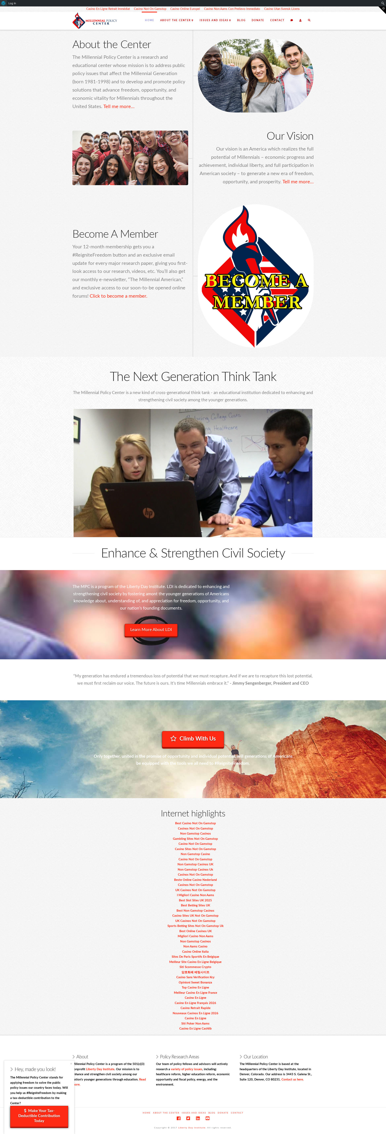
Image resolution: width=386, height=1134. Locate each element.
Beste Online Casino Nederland (195, 879)
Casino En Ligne (195, 997)
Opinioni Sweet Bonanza (195, 982)
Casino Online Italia (195, 951)
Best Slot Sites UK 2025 (195, 900)
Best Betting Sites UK (195, 905)
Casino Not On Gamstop (150, 8)
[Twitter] (188, 1118)
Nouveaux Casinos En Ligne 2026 (195, 1013)
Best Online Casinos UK (195, 931)
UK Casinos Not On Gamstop (195, 890)
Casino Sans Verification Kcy (195, 977)
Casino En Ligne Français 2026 (195, 1003)
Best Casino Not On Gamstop (195, 823)
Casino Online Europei (185, 8)
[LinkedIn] (198, 1118)
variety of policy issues (186, 1069)
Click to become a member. (118, 296)
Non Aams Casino (195, 946)
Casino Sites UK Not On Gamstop (195, 915)
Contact (237, 1113)
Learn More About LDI (151, 630)
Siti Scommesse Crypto (195, 967)
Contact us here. (292, 1079)
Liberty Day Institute (100, 1069)
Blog (211, 1113)
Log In (12, 3)
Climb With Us (198, 739)
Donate (223, 1113)
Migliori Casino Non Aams (195, 936)
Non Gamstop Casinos (195, 833)
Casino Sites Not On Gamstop (195, 849)
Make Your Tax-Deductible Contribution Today (39, 1116)
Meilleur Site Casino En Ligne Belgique (195, 962)
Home (147, 1113)
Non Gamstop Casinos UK (195, 864)
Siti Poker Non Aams (195, 1023)
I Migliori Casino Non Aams (195, 895)
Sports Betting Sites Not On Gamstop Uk (195, 926)
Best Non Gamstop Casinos (195, 910)
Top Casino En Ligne (195, 987)
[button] (382, 10)
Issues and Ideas (194, 1113)
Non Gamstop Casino (195, 854)
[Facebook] (178, 1118)
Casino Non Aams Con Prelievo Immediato (232, 8)
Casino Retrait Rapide (195, 1008)
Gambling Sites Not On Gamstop (195, 838)
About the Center (166, 1113)
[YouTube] (207, 1118)
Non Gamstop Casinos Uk (195, 869)
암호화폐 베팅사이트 (195, 972)
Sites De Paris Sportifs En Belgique (195, 956)
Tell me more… (118, 106)
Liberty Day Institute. (192, 1128)
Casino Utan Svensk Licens (282, 8)
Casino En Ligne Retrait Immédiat (108, 8)
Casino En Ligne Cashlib (195, 1028)
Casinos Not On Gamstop (195, 828)
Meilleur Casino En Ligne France (195, 992)
